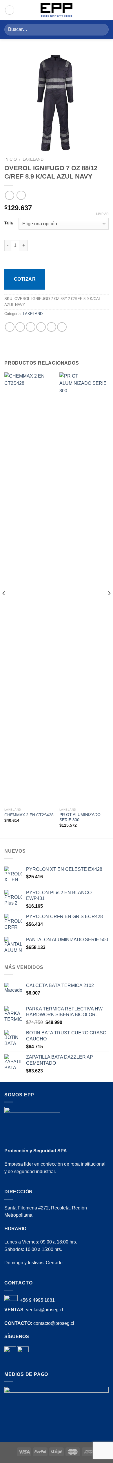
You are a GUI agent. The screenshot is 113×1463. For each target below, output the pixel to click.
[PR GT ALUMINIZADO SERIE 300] (84, 588)
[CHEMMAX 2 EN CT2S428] (29, 588)
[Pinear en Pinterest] (51, 327)
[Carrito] (9, 10)
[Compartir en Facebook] (20, 327)
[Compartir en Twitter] (30, 327)
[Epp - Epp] (56, 10)
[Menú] (105, 10)
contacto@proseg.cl (53, 1323)
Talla (8, 223)
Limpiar (102, 213)
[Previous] (4, 605)
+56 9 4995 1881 (37, 1300)
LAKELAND (33, 159)
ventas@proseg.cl (44, 1309)
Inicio (10, 159)
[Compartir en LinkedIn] (62, 327)
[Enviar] (101, 29)
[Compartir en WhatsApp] (9, 327)
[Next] (109, 605)
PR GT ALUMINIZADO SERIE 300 (80, 817)
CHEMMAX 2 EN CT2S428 (29, 815)
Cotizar (25, 279)
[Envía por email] (41, 327)
